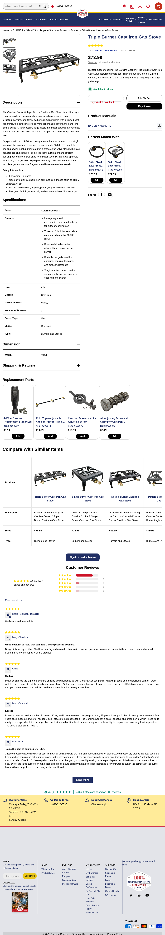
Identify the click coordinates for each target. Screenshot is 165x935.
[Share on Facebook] (101, 194)
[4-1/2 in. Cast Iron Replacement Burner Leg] (18, 400)
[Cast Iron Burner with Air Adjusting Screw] (82, 400)
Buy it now (144, 106)
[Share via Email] (110, 194)
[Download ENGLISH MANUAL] (159, 126)
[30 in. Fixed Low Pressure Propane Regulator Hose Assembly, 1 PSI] (97, 151)
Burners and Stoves (106, 50)
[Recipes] (132, 6)
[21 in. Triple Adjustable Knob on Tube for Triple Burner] (50, 400)
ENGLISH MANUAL (99, 125)
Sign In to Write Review (82, 557)
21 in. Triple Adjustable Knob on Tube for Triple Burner (49, 421)
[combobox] (26, 6)
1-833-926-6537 (58, 804)
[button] (40, 6)
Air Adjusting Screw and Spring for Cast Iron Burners (114, 421)
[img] (12, 609)
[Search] (44, 6)
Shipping (92, 62)
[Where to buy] (124, 6)
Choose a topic (99, 804)
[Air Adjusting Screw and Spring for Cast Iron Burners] (114, 400)
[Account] (140, 6)
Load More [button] (82, 779)
